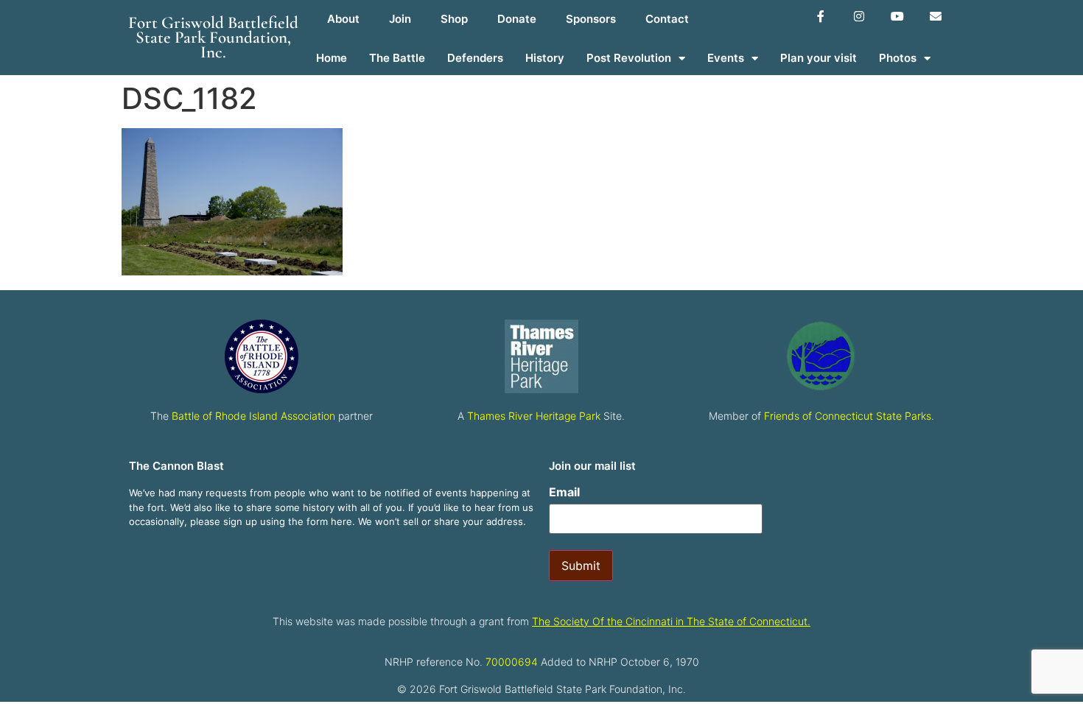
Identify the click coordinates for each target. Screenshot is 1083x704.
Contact (667, 19)
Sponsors (591, 19)
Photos (897, 58)
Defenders (475, 58)
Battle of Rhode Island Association (253, 415)
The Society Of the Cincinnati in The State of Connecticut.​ (671, 621)
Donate (516, 19)
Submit (580, 565)
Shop (454, 19)
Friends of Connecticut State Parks (847, 415)
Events (725, 58)
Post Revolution (628, 58)
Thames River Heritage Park (533, 415)
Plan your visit (818, 58)
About (343, 19)
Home (331, 58)
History (544, 58)
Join (400, 19)
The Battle (397, 58)
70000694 (512, 661)
